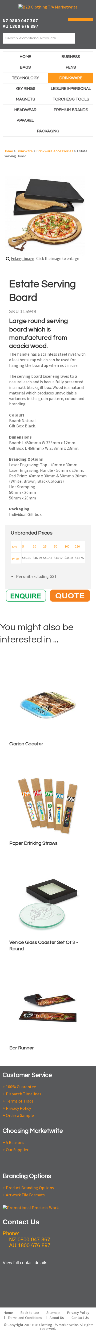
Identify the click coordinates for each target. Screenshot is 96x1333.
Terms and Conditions (25, 1317)
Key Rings (25, 89)
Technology (25, 78)
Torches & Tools (71, 99)
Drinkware (70, 78)
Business (71, 57)
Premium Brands (71, 110)
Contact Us (80, 1317)
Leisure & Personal (71, 89)
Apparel (25, 121)
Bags (25, 67)
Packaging (48, 131)
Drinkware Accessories (55, 151)
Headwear (25, 110)
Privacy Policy (78, 1312)
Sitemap (53, 1312)
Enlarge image (22, 258)
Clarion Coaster (26, 743)
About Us (57, 1317)
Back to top (30, 1312)
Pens (71, 67)
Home (25, 57)
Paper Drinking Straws (33, 843)
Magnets (25, 99)
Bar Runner (21, 1047)
